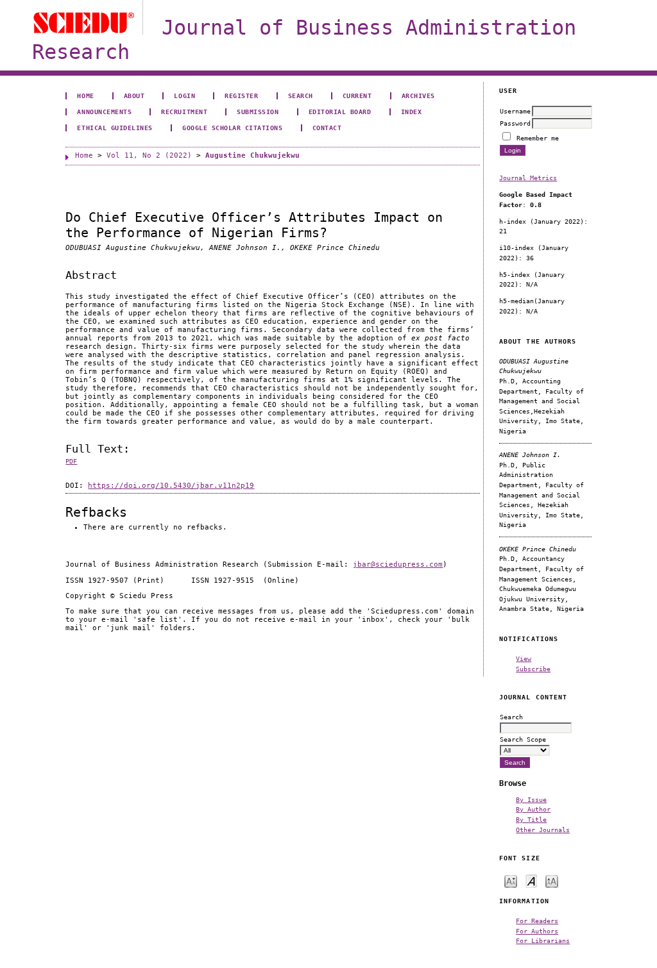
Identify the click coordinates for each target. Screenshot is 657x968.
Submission (257, 111)
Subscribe (533, 668)
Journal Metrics (528, 177)
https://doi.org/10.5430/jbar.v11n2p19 (171, 485)
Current (357, 95)
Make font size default (531, 880)
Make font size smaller (510, 880)
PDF (71, 461)
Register (241, 95)
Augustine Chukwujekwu (252, 155)
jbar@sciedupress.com (398, 564)
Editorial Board (340, 111)
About (134, 95)
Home (85, 95)
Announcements (104, 111)
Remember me (537, 138)
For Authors (537, 931)
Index (411, 111)
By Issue (531, 799)
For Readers (537, 920)
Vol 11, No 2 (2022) (149, 155)
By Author (533, 809)
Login (184, 95)
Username (515, 111)
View (523, 658)
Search (300, 95)
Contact (327, 127)
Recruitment (184, 111)
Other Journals (543, 829)
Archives (418, 95)
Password (515, 123)
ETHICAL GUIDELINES (114, 127)
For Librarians (543, 940)
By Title (531, 819)
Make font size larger (551, 880)
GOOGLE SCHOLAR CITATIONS (232, 127)
